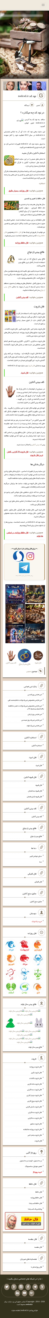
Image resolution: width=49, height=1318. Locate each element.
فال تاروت (31, 365)
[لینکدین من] (17, 1293)
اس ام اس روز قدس (34, 694)
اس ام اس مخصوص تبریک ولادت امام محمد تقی (25, 700)
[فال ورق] (15, 634)
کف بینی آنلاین (36, 444)
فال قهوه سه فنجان (35, 791)
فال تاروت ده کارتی (35, 1118)
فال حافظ (18, 232)
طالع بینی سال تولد (35, 1047)
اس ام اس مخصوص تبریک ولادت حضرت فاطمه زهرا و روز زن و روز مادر (26, 707)
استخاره (42, 183)
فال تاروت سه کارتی (34, 1089)
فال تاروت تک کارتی (34, 1084)
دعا (40, 862)
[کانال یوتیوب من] (24, 1293)
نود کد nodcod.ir (27, 96)
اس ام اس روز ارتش (35, 714)
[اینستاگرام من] (21, 1287)
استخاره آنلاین (37, 745)
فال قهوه (39, 785)
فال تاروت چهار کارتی (34, 1095)
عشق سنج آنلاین (36, 901)
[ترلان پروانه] (25, 86)
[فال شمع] (15, 614)
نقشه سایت (15, 1310)
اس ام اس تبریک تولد (34, 725)
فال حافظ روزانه (36, 1197)
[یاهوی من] (42, 1287)
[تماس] (14, 1287)
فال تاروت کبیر (36, 1072)
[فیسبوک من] (28, 1287)
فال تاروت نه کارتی (35, 1112)
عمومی (28, 671)
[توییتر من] (7, 1287)
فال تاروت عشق (36, 1123)
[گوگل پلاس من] (31, 1293)
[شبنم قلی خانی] (10, 86)
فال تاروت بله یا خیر (34, 1135)
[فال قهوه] (35, 614)
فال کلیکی (38, 881)
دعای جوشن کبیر (36, 856)
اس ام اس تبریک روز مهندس (31, 720)
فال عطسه (38, 1247)
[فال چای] (35, 634)
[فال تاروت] (35, 595)
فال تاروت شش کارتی (34, 1106)
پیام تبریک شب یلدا (35, 1209)
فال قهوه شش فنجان (34, 796)
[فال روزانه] (15, 595)
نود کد (25, 19)
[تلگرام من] (35, 1287)
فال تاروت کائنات (35, 1078)
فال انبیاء (38, 765)
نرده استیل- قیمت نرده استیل (31, 1160)
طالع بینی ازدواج (36, 836)
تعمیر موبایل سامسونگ (33, 1166)
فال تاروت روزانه (36, 1067)
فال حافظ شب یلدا (35, 1203)
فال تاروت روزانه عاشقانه (32, 1129)
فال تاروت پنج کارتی (34, 1101)
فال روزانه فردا (36, 1267)
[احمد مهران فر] (39, 86)
